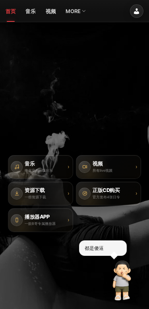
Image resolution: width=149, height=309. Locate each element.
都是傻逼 (94, 248)
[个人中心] (136, 11)
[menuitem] (11, 11)
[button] (122, 280)
